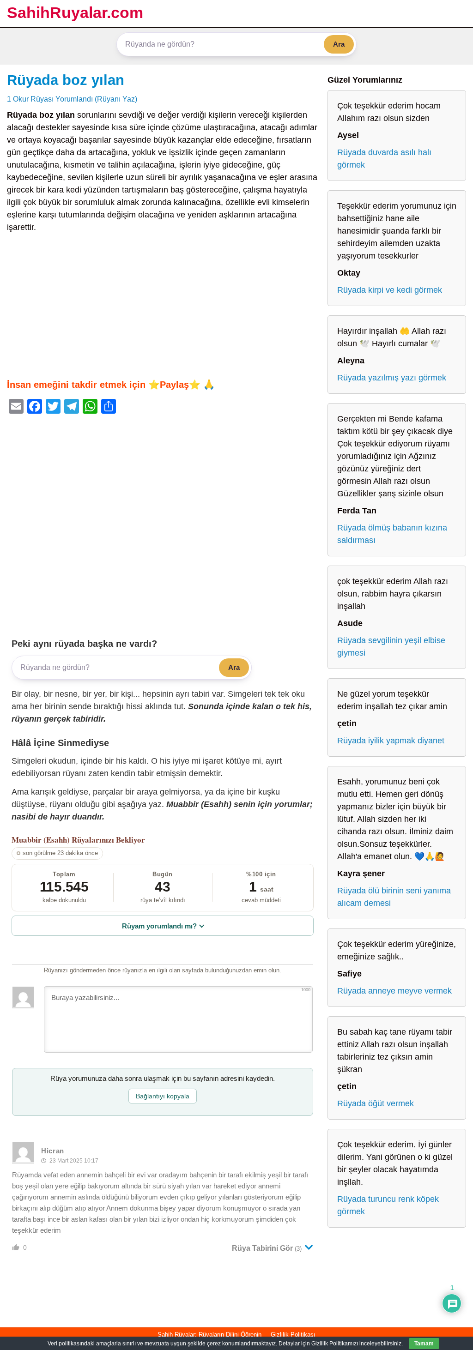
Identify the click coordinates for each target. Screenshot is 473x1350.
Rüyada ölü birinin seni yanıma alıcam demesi (394, 897)
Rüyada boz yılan (65, 80)
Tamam (424, 1343)
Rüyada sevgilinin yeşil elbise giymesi (391, 646)
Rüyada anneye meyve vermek (394, 990)
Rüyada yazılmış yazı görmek (391, 377)
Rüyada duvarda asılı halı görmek (384, 158)
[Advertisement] (162, 305)
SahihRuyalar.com (75, 12)
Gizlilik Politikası (293, 1334)
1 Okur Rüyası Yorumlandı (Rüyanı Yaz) (72, 99)
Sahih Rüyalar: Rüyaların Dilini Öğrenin (209, 1334)
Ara (339, 44)
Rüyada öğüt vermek (375, 1103)
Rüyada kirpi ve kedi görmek (389, 290)
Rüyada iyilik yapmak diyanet (390, 740)
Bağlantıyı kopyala (162, 1096)
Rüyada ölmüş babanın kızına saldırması (392, 534)
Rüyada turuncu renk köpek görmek (388, 1205)
